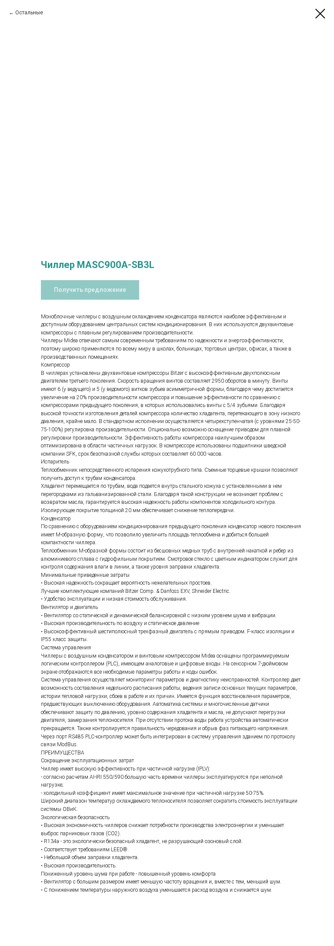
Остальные (29, 13)
